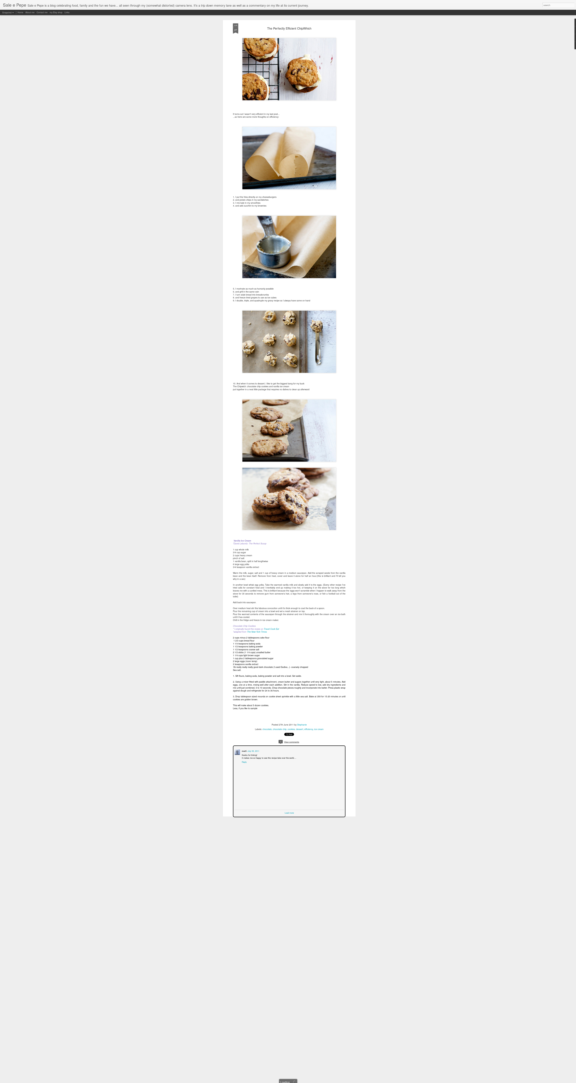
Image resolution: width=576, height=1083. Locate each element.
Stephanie (302, 724)
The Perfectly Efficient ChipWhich (289, 28)
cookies (291, 729)
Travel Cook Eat (271, 628)
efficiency (308, 729)
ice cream (319, 729)
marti (244, 750)
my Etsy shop (56, 12)
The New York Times (257, 631)
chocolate (267, 729)
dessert (299, 729)
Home (20, 12)
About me (29, 12)
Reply (244, 761)
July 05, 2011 (253, 750)
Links (66, 12)
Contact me (42, 12)
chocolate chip (279, 729)
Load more (289, 812)
